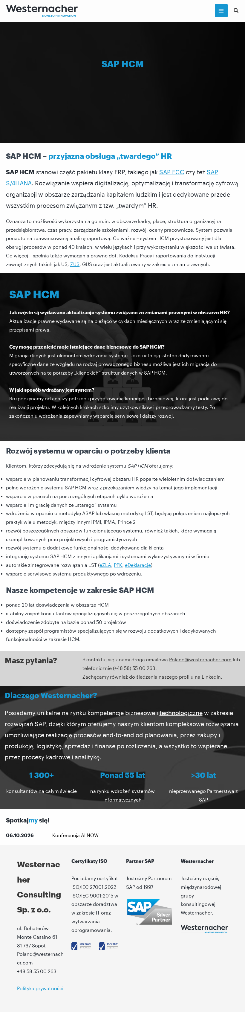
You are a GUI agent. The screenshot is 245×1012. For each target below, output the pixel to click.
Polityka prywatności (40, 988)
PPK (118, 565)
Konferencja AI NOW (75, 835)
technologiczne (181, 712)
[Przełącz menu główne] (221, 10)
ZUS (74, 264)
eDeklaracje (138, 565)
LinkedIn (211, 677)
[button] (236, 11)
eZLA (105, 565)
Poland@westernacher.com (200, 659)
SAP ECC (171, 171)
